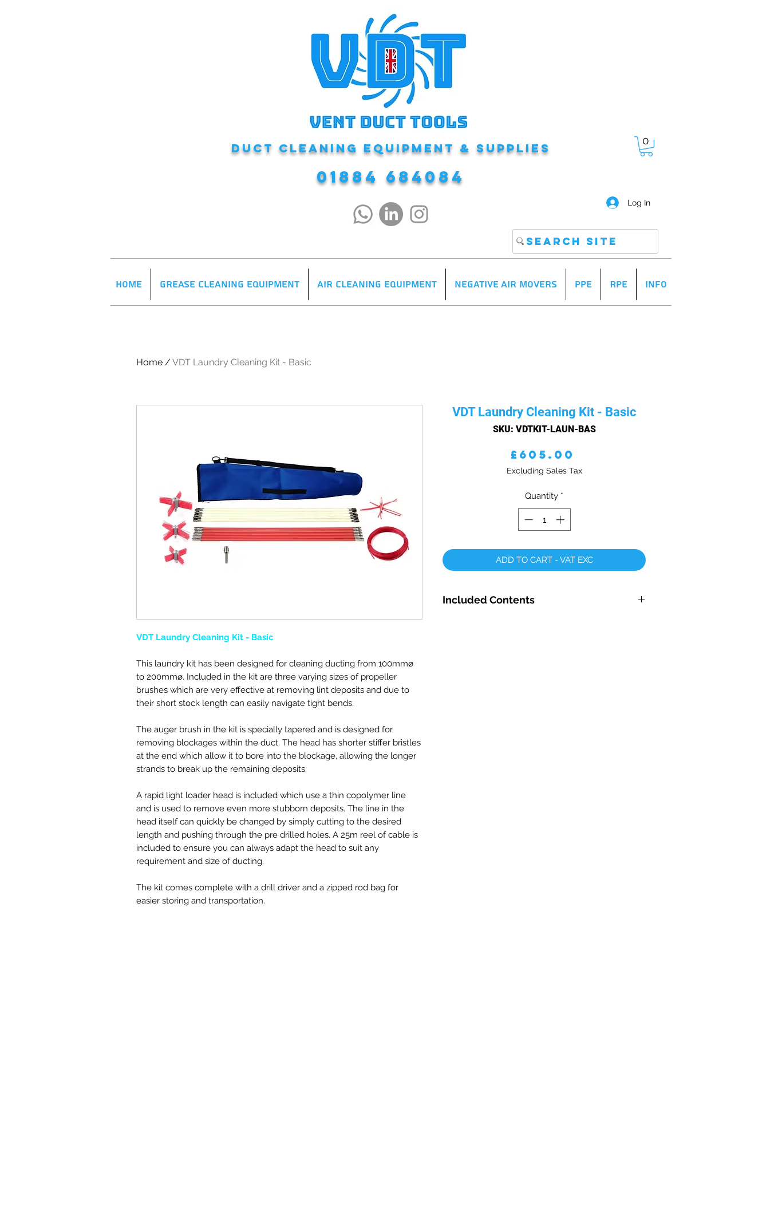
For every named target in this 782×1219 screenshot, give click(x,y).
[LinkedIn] (391, 214)
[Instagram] (419, 214)
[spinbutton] (544, 519)
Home (149, 362)
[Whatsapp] (363, 214)
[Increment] (561, 519)
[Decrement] (527, 519)
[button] (646, 146)
